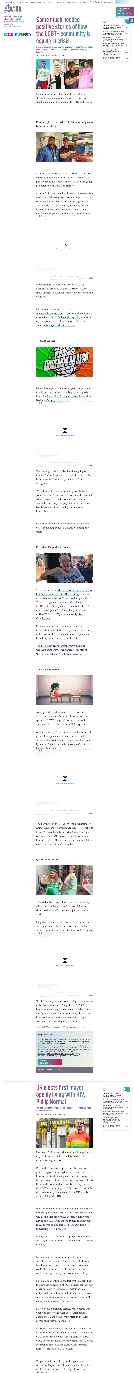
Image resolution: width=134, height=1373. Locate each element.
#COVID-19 (50, 1074)
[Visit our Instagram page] (91, 2)
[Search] (127, 2)
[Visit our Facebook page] (99, 2)
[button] (131, 20)
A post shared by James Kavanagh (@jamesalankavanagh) (65, 462)
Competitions (71, 2)
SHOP (79, 2)
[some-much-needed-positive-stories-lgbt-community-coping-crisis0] (65, 74)
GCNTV (27, 2)
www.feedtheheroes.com (49, 313)
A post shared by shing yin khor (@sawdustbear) (65, 810)
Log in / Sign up (109, 2)
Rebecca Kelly (61, 1118)
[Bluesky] (29, 34)
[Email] (6, 34)
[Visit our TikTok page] (93, 2)
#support (57, 1074)
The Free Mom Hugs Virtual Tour (54, 646)
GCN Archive (51, 2)
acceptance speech (53, 1213)
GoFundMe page (67, 317)
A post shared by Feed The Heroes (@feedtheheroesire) (65, 276)
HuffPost (82, 1010)
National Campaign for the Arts (53, 400)
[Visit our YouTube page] (102, 2)
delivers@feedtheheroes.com (59, 325)
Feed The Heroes (78, 193)
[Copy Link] (10, 34)
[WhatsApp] (22, 34)
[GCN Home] (13, 9)
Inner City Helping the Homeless (65, 396)
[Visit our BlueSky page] (96, 2)
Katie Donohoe (61, 56)
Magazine (20, 2)
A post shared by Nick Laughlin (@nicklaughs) (65, 997)
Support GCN (61, 2)
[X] (25, 34)
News (12, 2)
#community (41, 1074)
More (84, 2)
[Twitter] (18, 34)
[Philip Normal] (65, 1137)
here (87, 523)
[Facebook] (14, 34)
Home (6, 2)
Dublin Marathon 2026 (38, 2)
